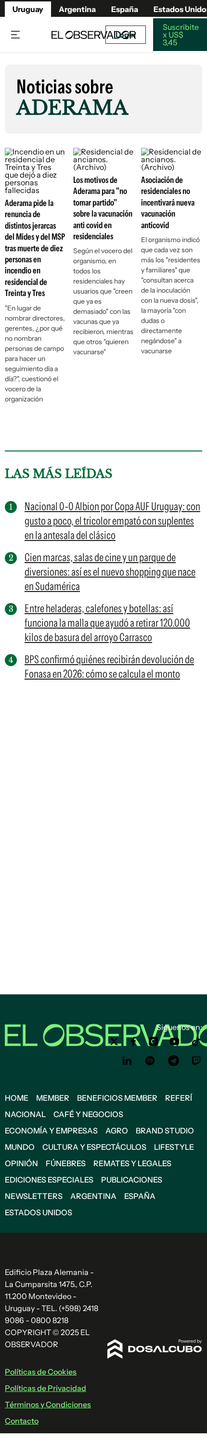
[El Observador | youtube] (174, 1041)
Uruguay (28, 9)
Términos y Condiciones (48, 1404)
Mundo (20, 1147)
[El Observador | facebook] (133, 1041)
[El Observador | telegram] (173, 1061)
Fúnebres (66, 1163)
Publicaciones (131, 1179)
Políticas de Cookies (41, 1372)
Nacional (25, 1114)
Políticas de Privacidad (45, 1388)
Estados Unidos (38, 1212)
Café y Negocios (88, 1114)
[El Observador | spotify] (150, 1061)
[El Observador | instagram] (153, 1041)
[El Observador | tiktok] (196, 1041)
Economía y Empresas (51, 1130)
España (139, 1196)
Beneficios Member (117, 1098)
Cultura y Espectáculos (94, 1147)
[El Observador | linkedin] (127, 1061)
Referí (178, 1098)
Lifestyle (174, 1147)
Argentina (77, 9)
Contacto (22, 1421)
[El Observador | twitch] (196, 1061)
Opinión (21, 1163)
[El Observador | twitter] (114, 1041)
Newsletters (34, 1196)
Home (16, 1098)
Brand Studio (165, 1130)
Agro (116, 1130)
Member (52, 1098)
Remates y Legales (132, 1163)
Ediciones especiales (49, 1179)
